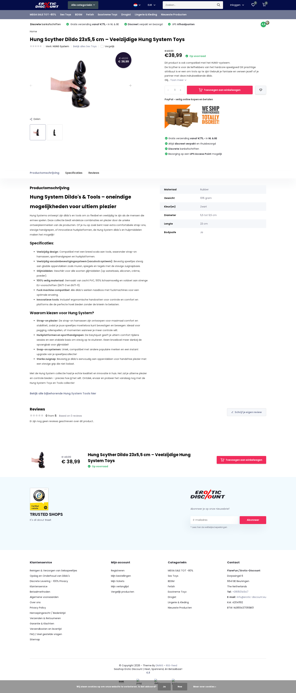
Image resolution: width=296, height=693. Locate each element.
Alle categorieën (81, 5)
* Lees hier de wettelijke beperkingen (208, 527)
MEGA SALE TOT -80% (43, 14)
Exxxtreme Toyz (107, 14)
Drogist (126, 14)
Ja (164, 686)
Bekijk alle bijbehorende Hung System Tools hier (63, 393)
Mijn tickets (117, 581)
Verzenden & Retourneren (45, 618)
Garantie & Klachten (42, 623)
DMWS (159, 665)
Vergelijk (109, 46)
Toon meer (177, 80)
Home (33, 31)
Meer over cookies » (204, 686)
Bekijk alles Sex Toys (85, 46)
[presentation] (31, 85)
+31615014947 (240, 591)
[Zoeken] (218, 5)
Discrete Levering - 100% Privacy (49, 581)
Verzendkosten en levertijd (45, 629)
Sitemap (35, 639)
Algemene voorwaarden (44, 597)
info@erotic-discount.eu (251, 597)
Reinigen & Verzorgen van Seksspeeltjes (53, 570)
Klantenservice (38, 586)
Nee (180, 686)
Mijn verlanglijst (120, 586)
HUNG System (61, 46)
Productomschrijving (44, 173)
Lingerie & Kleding (146, 14)
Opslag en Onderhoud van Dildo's (50, 576)
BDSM (78, 14)
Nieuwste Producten (174, 14)
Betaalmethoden (40, 591)
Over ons (35, 602)
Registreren (118, 570)
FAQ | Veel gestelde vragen (46, 634)
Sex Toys (65, 14)
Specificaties (73, 173)
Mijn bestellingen (121, 576)
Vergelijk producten (122, 591)
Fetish (90, 14)
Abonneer (253, 520)
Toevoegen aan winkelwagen (222, 90)
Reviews (93, 173)
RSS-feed (171, 665)
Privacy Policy (38, 607)
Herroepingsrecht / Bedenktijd (47, 613)
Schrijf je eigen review (248, 412)
